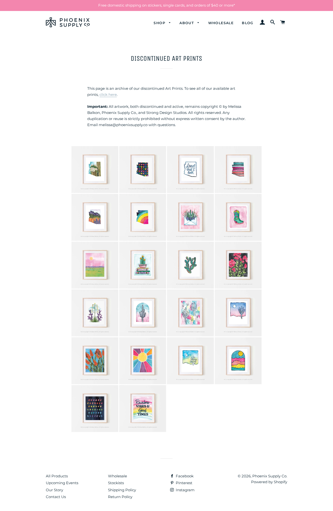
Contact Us (56, 496)
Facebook (184, 476)
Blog (248, 23)
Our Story (54, 490)
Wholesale (221, 23)
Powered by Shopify (269, 482)
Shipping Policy (122, 490)
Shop (160, 23)
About (187, 23)
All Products (57, 476)
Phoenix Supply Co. (269, 476)
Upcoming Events (62, 483)
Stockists (116, 483)
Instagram (185, 490)
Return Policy (120, 496)
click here (108, 94)
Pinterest (183, 483)
